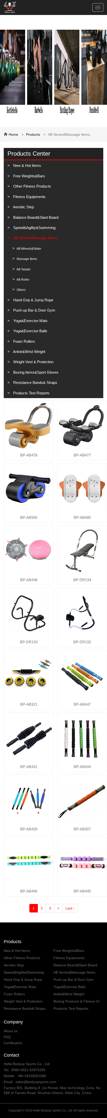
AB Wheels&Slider (28, 248)
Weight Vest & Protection (33, 362)
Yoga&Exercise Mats (30, 321)
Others (21, 290)
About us (11, 1031)
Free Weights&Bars (28, 176)
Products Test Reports (31, 393)
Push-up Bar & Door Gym (33, 310)
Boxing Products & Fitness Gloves (76, 1001)
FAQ (7, 1037)
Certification (13, 1043)
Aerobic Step (23, 207)
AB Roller (22, 279)
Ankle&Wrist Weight (28, 351)
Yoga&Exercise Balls (29, 331)
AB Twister (23, 269)
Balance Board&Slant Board (35, 217)
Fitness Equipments (29, 197)
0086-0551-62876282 (28, 1070)
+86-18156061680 (31, 1076)
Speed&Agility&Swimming (33, 227)
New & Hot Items (26, 165)
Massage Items (26, 259)
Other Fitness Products (31, 186)
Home (13, 134)
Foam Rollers (23, 341)
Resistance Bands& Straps (34, 382)
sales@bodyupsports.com (35, 1082)
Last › (69, 908)
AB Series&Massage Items (34, 238)
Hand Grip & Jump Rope (32, 300)
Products (33, 134)
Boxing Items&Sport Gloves (35, 372)
